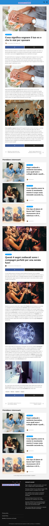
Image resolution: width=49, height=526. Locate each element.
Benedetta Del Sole (10, 265)
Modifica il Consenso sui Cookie (9, 518)
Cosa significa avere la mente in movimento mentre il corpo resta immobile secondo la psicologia (34, 494)
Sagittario (17, 391)
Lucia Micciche (31, 179)
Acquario (7, 391)
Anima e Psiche (8, 34)
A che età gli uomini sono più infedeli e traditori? (24, 475)
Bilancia (12, 391)
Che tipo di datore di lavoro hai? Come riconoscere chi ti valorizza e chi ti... (34, 212)
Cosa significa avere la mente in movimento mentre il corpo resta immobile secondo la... (35, 191)
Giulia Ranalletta (10, 43)
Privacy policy (5, 513)
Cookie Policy (5, 515)
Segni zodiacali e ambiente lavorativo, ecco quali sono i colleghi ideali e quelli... (35, 170)
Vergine (22, 391)
